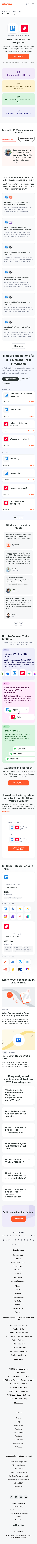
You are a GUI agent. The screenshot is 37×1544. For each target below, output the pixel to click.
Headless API (18, 1487)
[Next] (21, 624)
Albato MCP (18, 1483)
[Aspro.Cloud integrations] (27, 916)
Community (18, 1440)
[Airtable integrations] (20, 909)
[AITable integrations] (5, 916)
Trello (19, 11)
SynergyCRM (18, 1308)
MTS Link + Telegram (18, 1384)
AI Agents (18, 1447)
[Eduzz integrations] (13, 969)
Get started (18, 1219)
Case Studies (18, 1469)
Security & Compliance (18, 1472)
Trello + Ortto (18, 1329)
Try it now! (31, 401)
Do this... (11, 834)
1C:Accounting (18, 1297)
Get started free (18, 782)
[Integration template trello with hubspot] (18, 204)
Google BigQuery (18, 1262)
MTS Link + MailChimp (18, 1399)
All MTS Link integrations (18, 1369)
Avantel (18, 1312)
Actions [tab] (7, 384)
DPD (18, 1290)
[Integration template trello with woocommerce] (18, 229)
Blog (18, 1422)
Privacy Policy (18, 1506)
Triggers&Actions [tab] (10, 379)
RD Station (18, 1301)
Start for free (18, 56)
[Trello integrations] (5, 909)
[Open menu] (33, 4)
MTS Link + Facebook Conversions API (18, 1380)
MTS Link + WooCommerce (18, 1376)
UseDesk (17, 1270)
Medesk (18, 1293)
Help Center (18, 1425)
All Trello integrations (18, 1325)
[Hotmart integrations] (5, 962)
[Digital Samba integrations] (5, 969)
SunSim (18, 1274)
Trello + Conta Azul (18, 1348)
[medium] (26, 1497)
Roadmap (18, 1436)
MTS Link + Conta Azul (18, 1391)
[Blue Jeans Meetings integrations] (27, 962)
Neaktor (18, 1259)
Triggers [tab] (25, 379)
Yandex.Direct (18, 1266)
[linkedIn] (16, 1497)
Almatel (18, 1286)
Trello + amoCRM (18, 1344)
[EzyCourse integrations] (20, 969)
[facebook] (11, 1497)
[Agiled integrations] (13, 909)
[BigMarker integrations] (20, 962)
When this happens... (15, 822)
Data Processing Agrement (18, 1510)
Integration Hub (6, 11)
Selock (18, 1305)
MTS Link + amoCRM (18, 1387)
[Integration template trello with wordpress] (18, 254)
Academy (18, 1429)
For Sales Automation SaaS (18, 1476)
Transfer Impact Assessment (18, 1513)
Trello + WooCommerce (18, 1333)
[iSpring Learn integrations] (27, 969)
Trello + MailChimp (18, 1355)
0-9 (3, 1236)
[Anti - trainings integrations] (13, 962)
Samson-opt (18, 1255)
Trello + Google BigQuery (18, 1351)
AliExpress (18, 1277)
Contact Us (18, 1520)
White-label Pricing (18, 1465)
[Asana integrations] (20, 916)
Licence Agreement (18, 1503)
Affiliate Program (18, 1443)
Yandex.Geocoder (18, 1281)
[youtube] (21, 1497)
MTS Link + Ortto (18, 1373)
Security (18, 1516)
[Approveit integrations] (13, 916)
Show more (18, 346)
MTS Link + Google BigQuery (18, 1395)
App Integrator (18, 1433)
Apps (14, 11)
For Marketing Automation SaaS (19, 1480)
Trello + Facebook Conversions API (18, 1336)
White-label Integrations (18, 1462)
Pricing (18, 1418)
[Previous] (16, 624)
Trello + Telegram (18, 1340)
